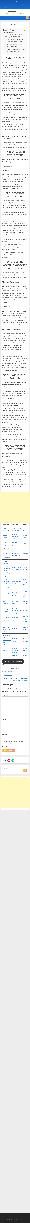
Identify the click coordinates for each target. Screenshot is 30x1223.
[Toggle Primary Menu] (27, 17)
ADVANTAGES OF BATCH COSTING (16, 49)
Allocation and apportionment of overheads (17, 567)
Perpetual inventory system (15, 536)
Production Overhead (14, 47)
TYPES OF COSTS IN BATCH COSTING (14, 37)
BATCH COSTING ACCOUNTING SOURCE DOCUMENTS (15, 42)
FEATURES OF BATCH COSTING (14, 34)
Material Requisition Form (15, 44)
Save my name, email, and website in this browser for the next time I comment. (14, 744)
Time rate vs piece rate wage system (16, 553)
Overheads (26, 543)
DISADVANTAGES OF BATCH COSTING (14, 52)
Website (4, 734)
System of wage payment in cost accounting (6, 553)
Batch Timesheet (13, 46)
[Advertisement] (15, 507)
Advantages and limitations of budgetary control (7, 640)
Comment (5, 695)
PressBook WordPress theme (18, 1221)
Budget (14, 628)
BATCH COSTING (9, 32)
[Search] (25, 770)
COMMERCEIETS (12, 11)
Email (4, 727)
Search (5, 768)
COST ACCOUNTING (9, 671)
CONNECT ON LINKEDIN (13, 661)
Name (4, 719)
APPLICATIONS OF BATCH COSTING (16, 39)
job (20, 124)
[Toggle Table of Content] (24, 30)
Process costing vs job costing (16, 610)
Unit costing (6, 594)
